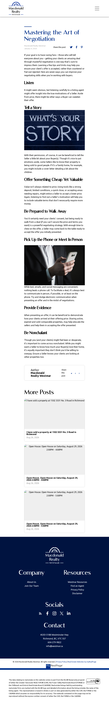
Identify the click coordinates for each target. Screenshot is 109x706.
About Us (31, 582)
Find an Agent (77, 586)
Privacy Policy (77, 589)
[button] (40, 613)
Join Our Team (31, 586)
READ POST (56, 420)
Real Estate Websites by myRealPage (82, 662)
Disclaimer (77, 593)
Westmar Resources (77, 582)
